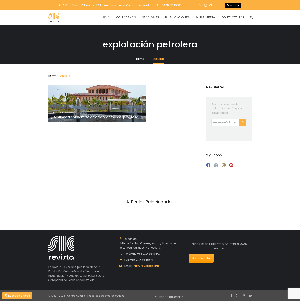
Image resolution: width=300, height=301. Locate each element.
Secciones (150, 17)
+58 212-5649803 (170, 5)
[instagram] (224, 165)
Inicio (105, 17)
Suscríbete (198, 258)
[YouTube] (210, 5)
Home (52, 75)
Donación (233, 5)
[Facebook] (195, 5)
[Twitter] (200, 5)
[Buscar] (251, 17)
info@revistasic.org (146, 266)
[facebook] (208, 165)
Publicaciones (177, 17)
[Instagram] (205, 5)
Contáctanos (232, 17)
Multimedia (205, 17)
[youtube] (231, 165)
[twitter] (216, 165)
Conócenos (126, 17)
